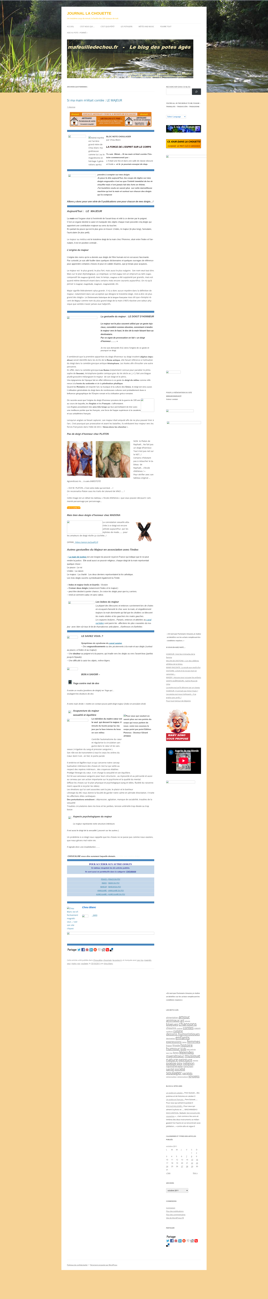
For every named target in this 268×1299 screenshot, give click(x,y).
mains (73, 963)
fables (184, 1042)
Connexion (170, 1208)
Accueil (70, 26)
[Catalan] (167, 113)
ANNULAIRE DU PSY (116, 890)
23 (197, 1163)
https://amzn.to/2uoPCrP (86, 542)
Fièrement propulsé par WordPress (103, 1265)
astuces (187, 1021)
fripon (169, 1045)
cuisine (178, 1031)
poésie (171, 1063)
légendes (186, 1052)
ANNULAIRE (102, 890)
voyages (193, 1076)
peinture (185, 1059)
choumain (107, 960)
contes (188, 1027)
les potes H (117, 960)
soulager (84, 963)
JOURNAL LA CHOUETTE (89, 13)
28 (187, 1166)
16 (197, 1159)
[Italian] (178, 113)
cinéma (179, 1028)
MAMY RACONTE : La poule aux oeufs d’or (183, 667)
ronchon (188, 1066)
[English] (175, 113)
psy (78, 963)
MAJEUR (103, 887)
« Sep (168, 1173)
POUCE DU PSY (114, 879)
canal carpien (115, 643)
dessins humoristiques (183, 1034)
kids (183, 1049)
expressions (174, 1042)
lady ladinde (191, 1049)
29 (192, 1166)
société (179, 1069)
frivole (176, 1045)
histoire (186, 1045)
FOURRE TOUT (165, 26)
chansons (188, 1024)
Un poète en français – (175, 1099)
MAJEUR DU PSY (114, 887)
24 (167, 1166)
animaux (173, 1020)
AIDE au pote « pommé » (77, 32)
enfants (182, 1037)
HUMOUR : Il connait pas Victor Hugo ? (182, 691)
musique (192, 1055)
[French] (173, 113)
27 (182, 1166)
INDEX (104, 883)
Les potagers (126, 26)
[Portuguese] (181, 113)
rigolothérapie (174, 1066)
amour (184, 1016)
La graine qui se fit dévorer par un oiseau (183, 687)
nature (172, 1059)
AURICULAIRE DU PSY (116, 894)
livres (176, 1052)
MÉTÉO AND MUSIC (146, 26)
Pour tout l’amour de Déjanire (178, 701)
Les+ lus (140, 960)
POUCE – (104, 879)
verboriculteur (171, 1077)
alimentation (172, 1017)
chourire (171, 1028)
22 (192, 1163)
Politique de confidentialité (77, 1265)
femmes (193, 1041)
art (182, 1020)
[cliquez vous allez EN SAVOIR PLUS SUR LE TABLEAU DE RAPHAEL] (73, 508)
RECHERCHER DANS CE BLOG (178, 87)
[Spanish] (170, 113)
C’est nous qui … (87, 26)
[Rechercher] (196, 91)
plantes (195, 1060)
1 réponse (71, 107)
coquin (197, 1028)
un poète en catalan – (175, 1093)
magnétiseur (175, 1056)
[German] (184, 113)
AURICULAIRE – (102, 894)
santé (170, 1069)
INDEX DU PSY (113, 883)
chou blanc (108, 963)
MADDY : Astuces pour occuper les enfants (183, 677)
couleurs (169, 1031)
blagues (172, 1024)
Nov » (195, 1173)
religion (188, 1063)
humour (173, 1048)
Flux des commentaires (175, 1214)
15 (192, 1159)
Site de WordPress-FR (175, 1218)
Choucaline (97, 960)
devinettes (170, 1038)
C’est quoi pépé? (108, 26)
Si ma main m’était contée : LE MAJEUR (94, 100)
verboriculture (182, 1077)
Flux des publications (175, 1211)
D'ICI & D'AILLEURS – (174, 1106)
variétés (187, 1073)
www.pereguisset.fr (173, 396)
